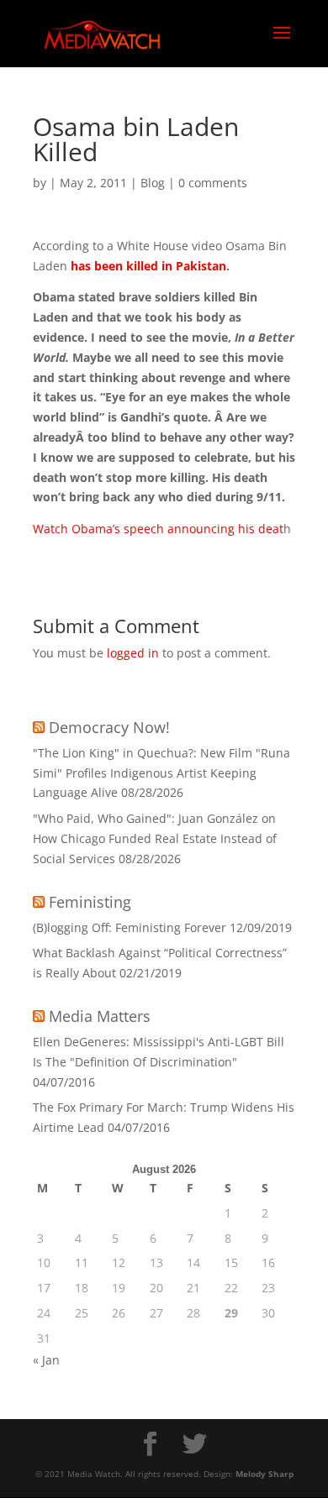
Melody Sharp (264, 1474)
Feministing (90, 902)
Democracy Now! (109, 727)
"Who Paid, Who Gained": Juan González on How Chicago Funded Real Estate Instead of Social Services (155, 838)
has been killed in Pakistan (148, 266)
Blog (152, 183)
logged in (133, 653)
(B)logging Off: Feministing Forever (129, 927)
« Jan (46, 1360)
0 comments (212, 183)
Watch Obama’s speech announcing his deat (158, 529)
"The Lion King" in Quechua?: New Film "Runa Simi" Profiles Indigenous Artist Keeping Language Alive (161, 773)
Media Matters (100, 1016)
